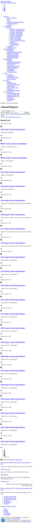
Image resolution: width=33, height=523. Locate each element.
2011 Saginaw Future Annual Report (13, 314)
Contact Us (10, 25)
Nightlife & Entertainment (13, 90)
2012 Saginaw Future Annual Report (13, 299)
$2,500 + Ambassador (15, 36)
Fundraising (10, 46)
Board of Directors (11, 18)
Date (14, 117)
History (9, 20)
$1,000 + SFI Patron (15, 37)
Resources (9, 100)
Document (21, 114)
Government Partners (12, 23)
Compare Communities (13, 55)
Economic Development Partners (15, 22)
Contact (6, 510)
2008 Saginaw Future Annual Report (13, 356)
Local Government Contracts (17, 40)
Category (18, 117)
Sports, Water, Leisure (12, 87)
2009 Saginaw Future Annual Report (13, 342)
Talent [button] (5, 73)
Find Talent (10, 74)
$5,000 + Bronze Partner (16, 35)
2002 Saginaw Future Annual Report (13, 441)
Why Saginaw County (12, 77)
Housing (9, 82)
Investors (9, 28)
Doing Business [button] (8, 59)
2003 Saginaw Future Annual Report (13, 427)
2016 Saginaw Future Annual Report (13, 243)
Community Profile (12, 72)
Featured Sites (10, 50)
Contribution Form (11, 47)
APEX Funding (14, 43)
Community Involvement (13, 84)
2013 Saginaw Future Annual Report (13, 285)
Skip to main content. (6, 1)
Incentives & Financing (13, 63)
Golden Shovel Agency (25, 521)
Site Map (6, 511)
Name (6, 117)
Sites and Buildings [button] (9, 49)
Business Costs (11, 65)
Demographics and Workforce (14, 52)
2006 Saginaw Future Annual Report (13, 384)
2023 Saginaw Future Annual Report (14, 143)
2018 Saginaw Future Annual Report (13, 214)
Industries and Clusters (13, 53)
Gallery (2, 115)
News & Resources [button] (9, 92)
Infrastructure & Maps (12, 57)
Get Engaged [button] (7, 26)
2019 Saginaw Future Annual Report (13, 200)
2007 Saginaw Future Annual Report (13, 370)
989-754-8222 (16, 518)
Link (27, 114)
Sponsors (12, 42)
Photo (9, 114)
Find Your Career (11, 79)
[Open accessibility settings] (2, 520)
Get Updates (7, 513)
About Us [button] (6, 16)
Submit (27, 112)
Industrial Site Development (14, 62)
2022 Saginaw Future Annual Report (14, 158)
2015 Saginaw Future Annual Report (13, 257)
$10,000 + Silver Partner (16, 33)
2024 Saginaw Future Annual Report (13, 129)
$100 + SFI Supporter (15, 39)
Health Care (10, 89)
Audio (14, 114)
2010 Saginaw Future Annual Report (13, 328)
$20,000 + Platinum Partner (17, 30)
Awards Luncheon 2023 (13, 96)
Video (4, 114)
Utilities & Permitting (12, 67)
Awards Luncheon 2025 (13, 93)
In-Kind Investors (14, 45)
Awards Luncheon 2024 (13, 94)
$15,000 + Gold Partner (16, 32)
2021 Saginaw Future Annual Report (13, 172)
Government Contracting (13, 66)
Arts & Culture (11, 86)
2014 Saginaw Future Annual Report (13, 271)
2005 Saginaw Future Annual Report (13, 399)
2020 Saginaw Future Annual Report (13, 186)
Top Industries (10, 70)
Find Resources (11, 76)
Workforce (9, 60)
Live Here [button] (6, 80)
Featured (11, 117)
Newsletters (10, 97)
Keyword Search (5, 112)
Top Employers (11, 69)
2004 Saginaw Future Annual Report (13, 413)
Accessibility (7, 514)
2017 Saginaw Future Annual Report (13, 228)
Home (5, 509)
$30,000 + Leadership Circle (17, 29)
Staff (8, 19)
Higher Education (11, 83)
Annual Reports (11, 99)
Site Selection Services (13, 56)
